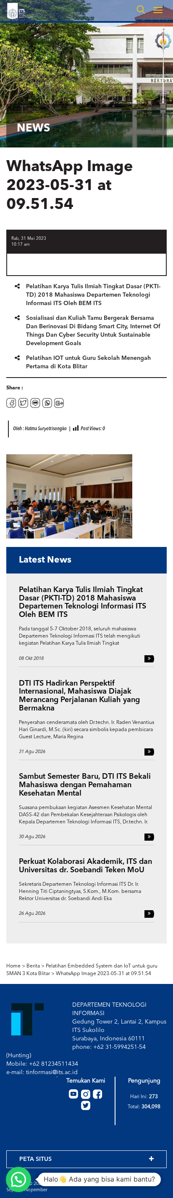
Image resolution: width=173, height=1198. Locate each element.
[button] (18, 1179)
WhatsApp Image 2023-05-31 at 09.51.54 (103, 973)
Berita (33, 966)
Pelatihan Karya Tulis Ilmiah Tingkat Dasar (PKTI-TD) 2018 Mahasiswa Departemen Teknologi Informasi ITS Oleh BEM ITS (93, 295)
